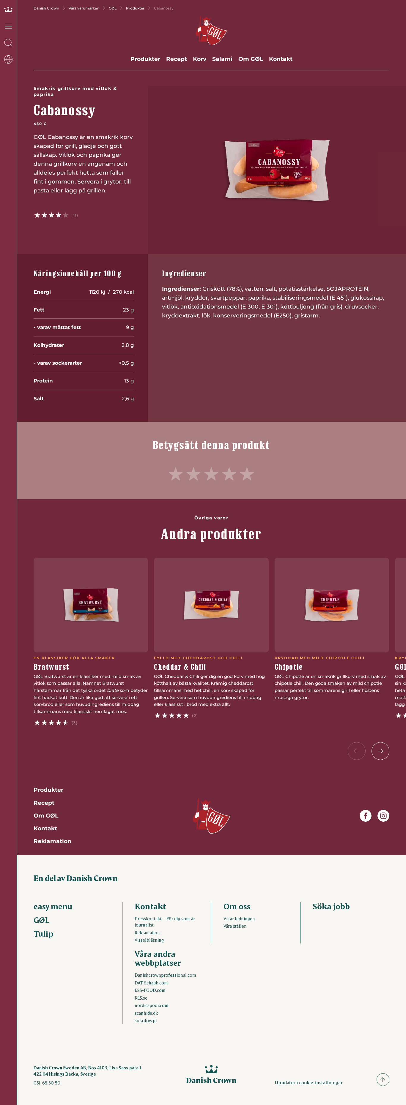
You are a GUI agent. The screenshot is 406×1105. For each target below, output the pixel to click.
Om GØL (250, 59)
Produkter (135, 8)
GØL (113, 8)
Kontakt (280, 59)
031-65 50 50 (47, 1082)
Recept (176, 59)
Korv (199, 59)
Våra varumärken (84, 8)
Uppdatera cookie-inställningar (309, 1082)
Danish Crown (46, 8)
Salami (222, 59)
